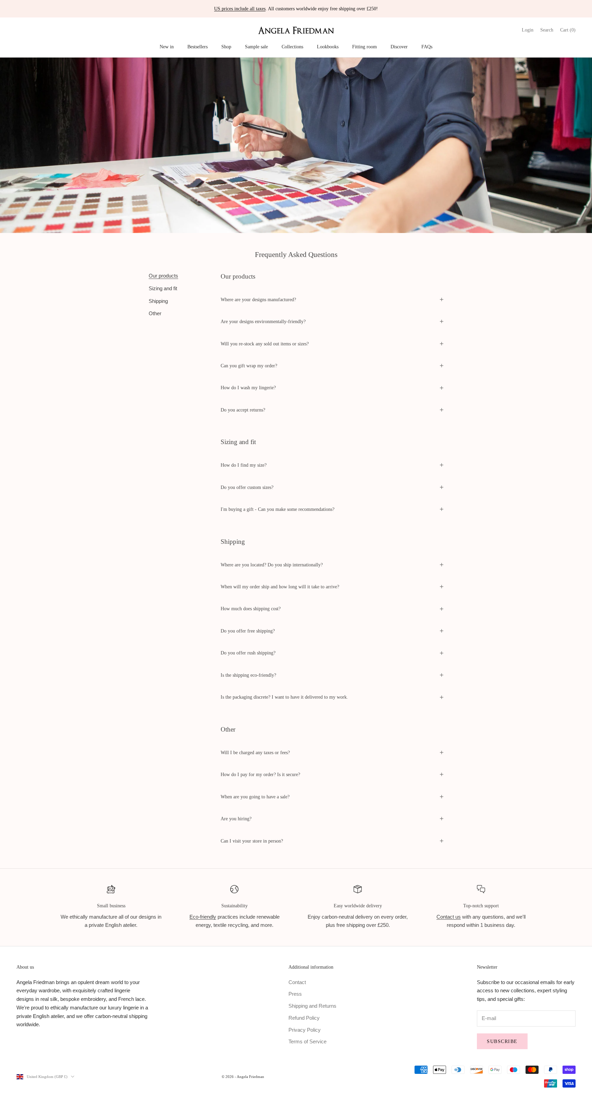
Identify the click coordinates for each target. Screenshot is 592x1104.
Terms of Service (307, 1041)
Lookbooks (327, 46)
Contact (297, 982)
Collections (292, 46)
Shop (226, 46)
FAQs (426, 46)
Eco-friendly (202, 917)
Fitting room (364, 46)
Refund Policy (304, 1018)
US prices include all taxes (240, 8)
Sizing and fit (163, 288)
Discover (399, 46)
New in (167, 46)
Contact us (448, 917)
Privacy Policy (304, 1030)
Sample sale (256, 46)
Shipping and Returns (312, 1006)
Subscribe (502, 1041)
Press (295, 994)
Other (155, 313)
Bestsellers (197, 46)
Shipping (158, 301)
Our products (163, 276)
